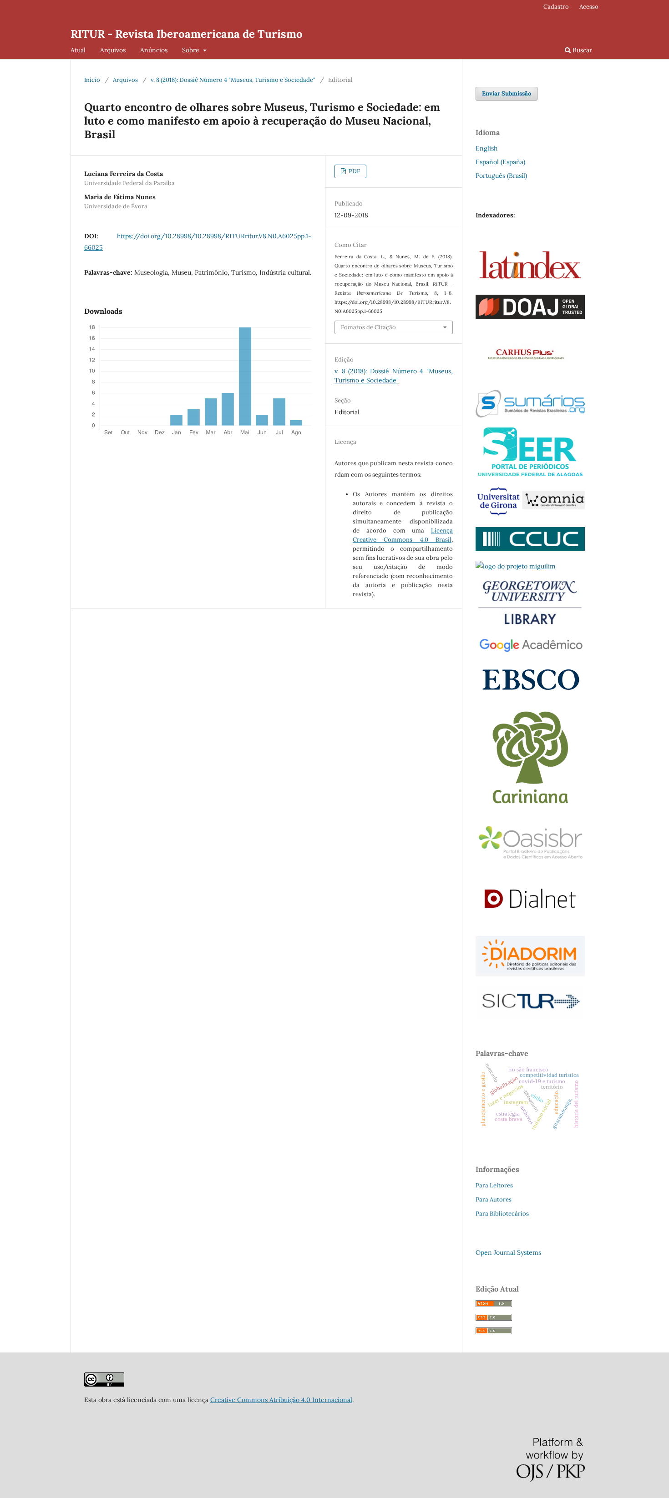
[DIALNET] (530, 924)
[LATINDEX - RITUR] (104, 1384)
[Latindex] (530, 282)
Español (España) (500, 162)
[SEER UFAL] (530, 474)
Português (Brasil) (501, 175)
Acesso (588, 6)
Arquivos (113, 50)
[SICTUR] (530, 1015)
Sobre (191, 50)
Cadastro (556, 6)
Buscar (581, 50)
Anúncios (153, 50)
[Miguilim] (516, 566)
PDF (353, 171)
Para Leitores (494, 1185)
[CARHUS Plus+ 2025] (524, 377)
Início (92, 80)
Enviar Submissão (506, 93)
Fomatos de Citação (368, 327)
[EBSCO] (530, 693)
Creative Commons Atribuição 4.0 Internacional (281, 1400)
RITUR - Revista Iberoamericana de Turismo (187, 34)
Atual (78, 50)
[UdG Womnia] (530, 515)
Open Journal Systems (508, 1252)
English (486, 148)
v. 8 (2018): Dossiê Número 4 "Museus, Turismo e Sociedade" (233, 80)
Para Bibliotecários (502, 1213)
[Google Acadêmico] (530, 652)
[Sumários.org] (530, 415)
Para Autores (494, 1199)
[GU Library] (530, 623)
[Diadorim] (530, 974)
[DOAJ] (530, 317)
